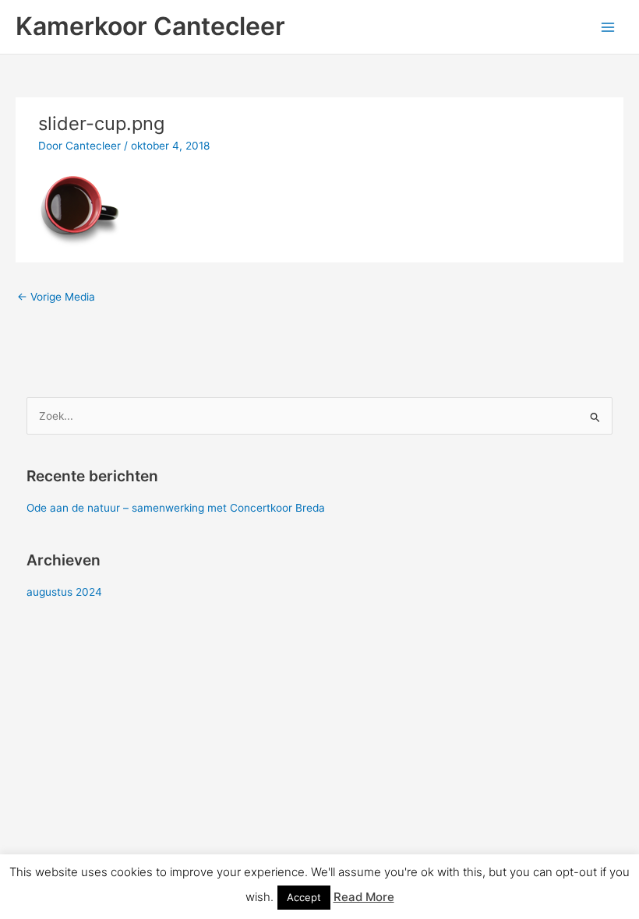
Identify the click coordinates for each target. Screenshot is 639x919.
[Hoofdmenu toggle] (608, 27)
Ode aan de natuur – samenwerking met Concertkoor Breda (175, 508)
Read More (364, 896)
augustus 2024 (64, 592)
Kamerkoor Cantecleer (150, 26)
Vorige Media (56, 296)
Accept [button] (304, 897)
